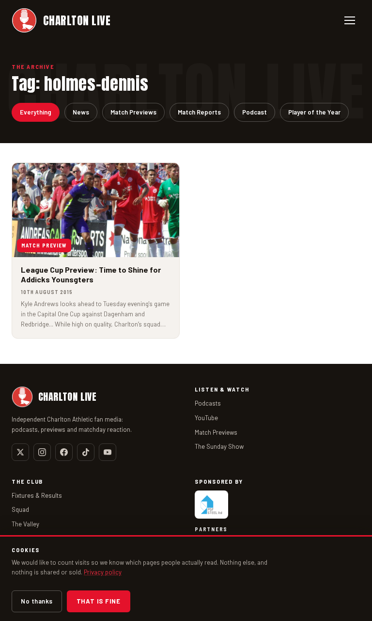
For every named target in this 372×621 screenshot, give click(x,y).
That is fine (99, 601)
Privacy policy (103, 572)
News (81, 112)
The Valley (25, 524)
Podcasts (208, 403)
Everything (35, 112)
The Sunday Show (219, 446)
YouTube (206, 418)
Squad (20, 509)
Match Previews (133, 112)
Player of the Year (314, 112)
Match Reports (199, 112)
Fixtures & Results (37, 495)
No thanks (37, 601)
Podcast (254, 112)
